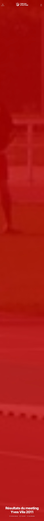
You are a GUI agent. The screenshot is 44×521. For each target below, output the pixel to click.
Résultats (33, 516)
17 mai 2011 (23, 516)
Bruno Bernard (15, 516)
